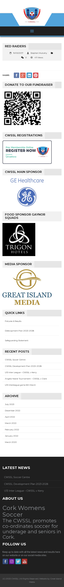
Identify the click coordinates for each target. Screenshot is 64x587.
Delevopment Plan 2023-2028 (19, 330)
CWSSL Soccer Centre (15, 359)
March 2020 (11, 442)
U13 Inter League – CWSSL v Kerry (21, 372)
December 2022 (12, 410)
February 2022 (12, 429)
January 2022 (11, 436)
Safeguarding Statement (16, 340)
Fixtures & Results (13, 321)
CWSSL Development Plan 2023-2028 (23, 366)
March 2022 (10, 423)
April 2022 (10, 417)
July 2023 (9, 404)
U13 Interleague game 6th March (20, 385)
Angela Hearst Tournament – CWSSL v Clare (26, 378)
